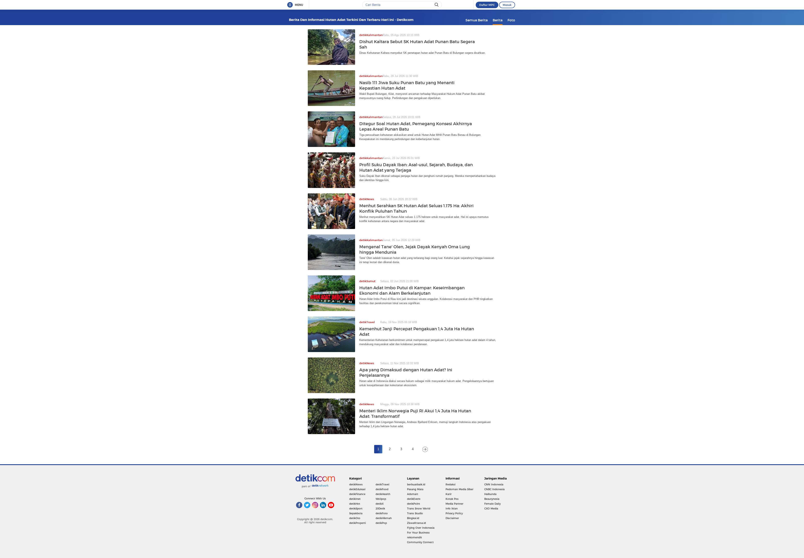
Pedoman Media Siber (459, 489)
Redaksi (450, 484)
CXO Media (491, 508)
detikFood (382, 489)
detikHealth (383, 494)
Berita (497, 20)
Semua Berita (476, 20)
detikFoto (382, 513)
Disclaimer (452, 518)
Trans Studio (415, 513)
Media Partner (454, 503)
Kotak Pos (452, 498)
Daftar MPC (487, 4)
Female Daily (492, 503)
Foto (511, 20)
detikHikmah (384, 518)
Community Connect (420, 542)
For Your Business (418, 532)
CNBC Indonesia (494, 489)
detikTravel (382, 484)
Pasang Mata (415, 489)
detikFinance (357, 494)
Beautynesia (491, 498)
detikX (380, 503)
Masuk (507, 4)
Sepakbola (355, 513)
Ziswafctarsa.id (416, 523)
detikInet (355, 498)
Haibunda (490, 494)
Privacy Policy (454, 513)
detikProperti (357, 523)
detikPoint (413, 503)
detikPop (381, 523)
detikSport (355, 508)
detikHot (354, 503)
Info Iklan (452, 508)
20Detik (380, 508)
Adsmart (412, 494)
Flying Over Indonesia (420, 527)
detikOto (354, 518)
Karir (449, 494)
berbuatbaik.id (416, 484)
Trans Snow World (418, 508)
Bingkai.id (413, 518)
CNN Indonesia (493, 484)
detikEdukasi (357, 489)
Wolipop (381, 498)
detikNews (356, 484)
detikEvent (413, 498)
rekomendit (414, 537)
